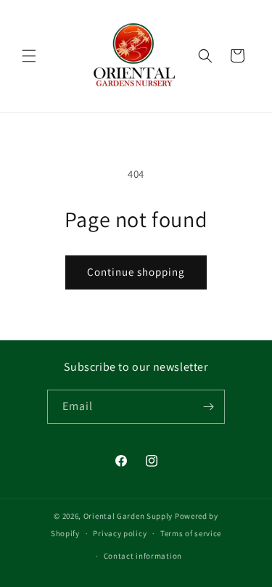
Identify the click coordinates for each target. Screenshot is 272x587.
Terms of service (190, 533)
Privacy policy (120, 533)
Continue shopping (136, 272)
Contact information (143, 556)
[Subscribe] (208, 407)
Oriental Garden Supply (128, 516)
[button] (29, 56)
